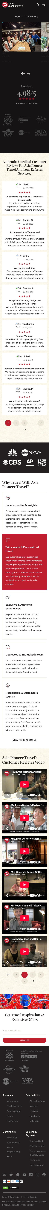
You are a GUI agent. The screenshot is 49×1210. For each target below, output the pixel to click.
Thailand (34, 1111)
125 (41, 422)
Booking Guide (37, 1141)
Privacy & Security (29, 1197)
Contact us (12, 1121)
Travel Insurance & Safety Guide (37, 1153)
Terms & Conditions (10, 1197)
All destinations (37, 1101)
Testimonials (13, 1142)
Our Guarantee (37, 1165)
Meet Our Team (14, 1106)
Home (18, 17)
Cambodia (35, 1116)
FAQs (9, 1156)
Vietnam (34, 1106)
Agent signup (13, 1111)
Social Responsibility (13, 1149)
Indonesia (34, 1121)
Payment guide (37, 1146)
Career (10, 1116)
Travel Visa (35, 1160)
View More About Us (24, 740)
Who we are (12, 1101)
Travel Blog (12, 1137)
